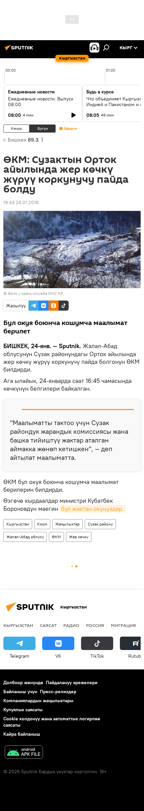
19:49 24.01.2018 (21, 202)
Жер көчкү (78, 536)
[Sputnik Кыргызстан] (20, 50)
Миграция (123, 625)
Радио (71, 625)
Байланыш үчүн (20, 691)
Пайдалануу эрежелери (71, 682)
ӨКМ (56, 536)
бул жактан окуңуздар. (92, 508)
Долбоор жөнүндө (23, 682)
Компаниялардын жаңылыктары (38, 701)
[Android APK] (24, 752)
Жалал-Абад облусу (25, 536)
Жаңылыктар (67, 523)
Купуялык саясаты (23, 710)
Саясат (48, 625)
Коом (42, 523)
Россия (95, 625)
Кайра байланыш (21, 734)
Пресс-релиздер (58, 691)
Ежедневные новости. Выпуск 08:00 (40, 101)
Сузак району (100, 523)
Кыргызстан (17, 523)
